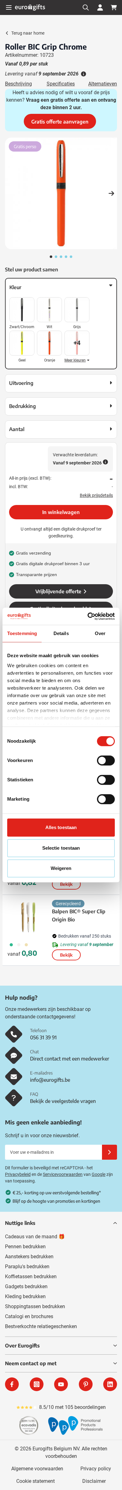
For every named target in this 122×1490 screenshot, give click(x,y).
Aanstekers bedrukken (29, 1256)
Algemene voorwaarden (37, 1469)
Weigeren (61, 868)
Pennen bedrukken (25, 1247)
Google (98, 1174)
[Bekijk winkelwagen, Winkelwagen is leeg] (114, 7)
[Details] (83, 73)
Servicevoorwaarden (63, 1174)
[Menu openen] (9, 7)
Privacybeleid (18, 1174)
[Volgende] (111, 193)
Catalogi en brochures (29, 1316)
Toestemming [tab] (22, 633)
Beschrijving (18, 84)
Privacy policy (95, 1469)
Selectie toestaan (61, 848)
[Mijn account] (100, 7)
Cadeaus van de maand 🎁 (35, 1237)
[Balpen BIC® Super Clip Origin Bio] (28, 917)
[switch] (106, 760)
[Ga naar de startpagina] (30, 7)
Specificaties (61, 84)
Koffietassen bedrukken (31, 1276)
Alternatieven (102, 84)
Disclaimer (94, 1481)
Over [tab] (100, 633)
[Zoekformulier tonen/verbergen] (85, 7)
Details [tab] (61, 633)
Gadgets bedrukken (26, 1286)
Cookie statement (35, 1481)
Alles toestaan (61, 827)
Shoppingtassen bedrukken (35, 1306)
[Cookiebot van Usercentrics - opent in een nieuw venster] (88, 616)
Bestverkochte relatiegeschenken (41, 1326)
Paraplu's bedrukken (27, 1266)
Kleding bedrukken (25, 1296)
